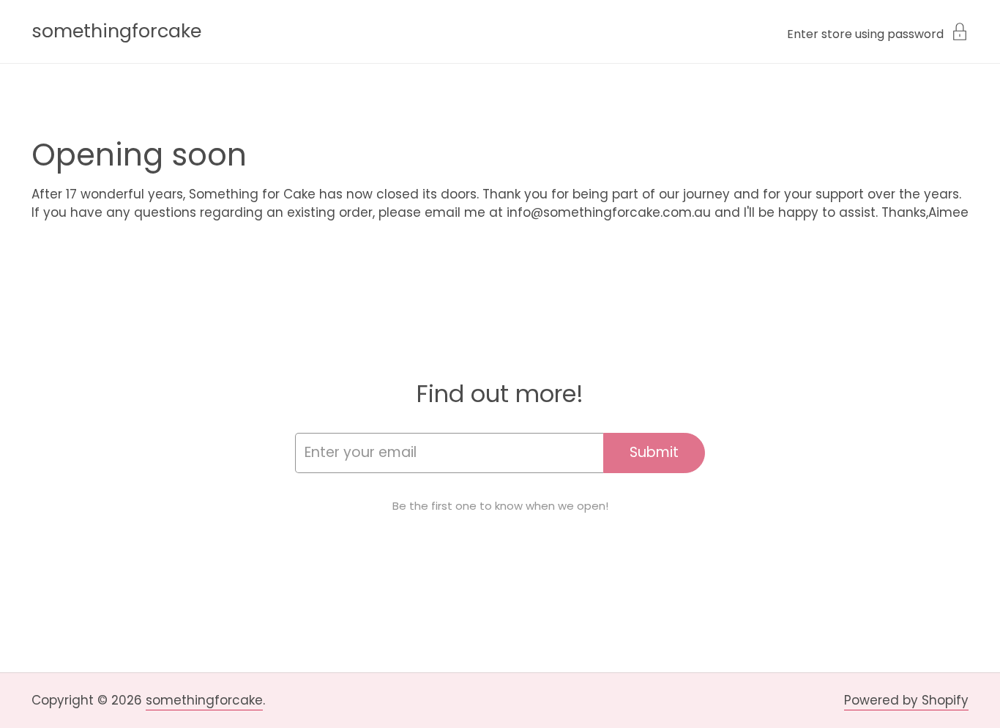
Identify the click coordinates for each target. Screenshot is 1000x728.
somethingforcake (116, 31)
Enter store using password (865, 33)
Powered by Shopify (906, 700)
